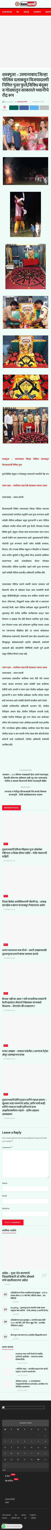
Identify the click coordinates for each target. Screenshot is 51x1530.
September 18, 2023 (9, 958)
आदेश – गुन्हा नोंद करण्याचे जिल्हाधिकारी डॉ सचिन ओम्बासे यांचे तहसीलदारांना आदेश (18, 1277)
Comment (7, 1147)
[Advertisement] (25, 42)
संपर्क (7, 1502)
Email (4, 1195)
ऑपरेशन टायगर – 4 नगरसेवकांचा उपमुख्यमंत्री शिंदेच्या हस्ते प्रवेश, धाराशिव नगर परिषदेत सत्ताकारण (32, 1384)
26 (18, 1459)
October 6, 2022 (38, 101)
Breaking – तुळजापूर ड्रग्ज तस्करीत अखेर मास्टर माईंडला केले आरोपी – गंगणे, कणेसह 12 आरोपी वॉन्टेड (29, 1309)
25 (11, 1459)
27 (25, 1459)
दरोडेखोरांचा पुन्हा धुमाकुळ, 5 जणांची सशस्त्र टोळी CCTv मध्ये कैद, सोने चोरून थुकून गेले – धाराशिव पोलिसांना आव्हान (28, 1322)
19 (18, 1453)
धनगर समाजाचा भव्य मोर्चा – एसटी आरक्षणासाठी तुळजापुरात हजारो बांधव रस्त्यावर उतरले (24, 952)
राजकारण (37, 12)
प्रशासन (48, 12)
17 (5, 1453)
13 (25, 1447)
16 (45, 1447)
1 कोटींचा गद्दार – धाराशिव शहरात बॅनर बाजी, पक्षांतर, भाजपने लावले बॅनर (32, 1370)
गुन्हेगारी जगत (15, 1518)
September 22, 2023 (9, 861)
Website (5, 1208)
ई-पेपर (7, 1476)
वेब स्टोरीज (9, 1480)
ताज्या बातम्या (7, 12)
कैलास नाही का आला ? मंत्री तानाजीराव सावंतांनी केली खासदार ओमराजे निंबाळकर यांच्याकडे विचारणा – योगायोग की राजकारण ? (24, 1002)
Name (4, 1183)
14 (31, 1447)
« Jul (3, 1470)
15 (38, 1447)
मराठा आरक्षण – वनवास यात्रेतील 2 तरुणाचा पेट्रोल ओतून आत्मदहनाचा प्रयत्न (25, 1053)
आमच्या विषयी (10, 1499)
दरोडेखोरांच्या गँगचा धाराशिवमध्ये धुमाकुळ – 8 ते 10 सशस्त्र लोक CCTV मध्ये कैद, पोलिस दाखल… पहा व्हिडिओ (29, 1295)
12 (18, 1447)
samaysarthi (22, 101)
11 (11, 1447)
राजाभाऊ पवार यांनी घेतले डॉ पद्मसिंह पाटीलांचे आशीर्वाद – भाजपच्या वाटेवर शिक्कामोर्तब (29, 1356)
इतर (5, 844)
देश (18, 12)
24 (5, 1459)
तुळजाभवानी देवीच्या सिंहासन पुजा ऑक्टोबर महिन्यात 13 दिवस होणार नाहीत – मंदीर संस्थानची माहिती (24, 853)
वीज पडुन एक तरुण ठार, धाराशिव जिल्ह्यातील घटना (29, 1335)
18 (11, 1453)
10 (5, 1447)
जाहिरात (33, 1518)
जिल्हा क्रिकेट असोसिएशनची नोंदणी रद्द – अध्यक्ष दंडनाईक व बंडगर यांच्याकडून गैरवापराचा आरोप (24, 904)
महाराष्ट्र (26, 12)
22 (38, 1453)
